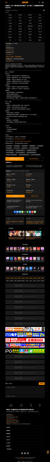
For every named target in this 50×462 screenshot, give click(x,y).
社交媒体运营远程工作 (20, 150)
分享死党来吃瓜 (34, 158)
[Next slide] (43, 234)
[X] (25, 212)
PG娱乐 (30, 20)
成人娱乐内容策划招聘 (35, 154)
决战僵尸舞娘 (30, 26)
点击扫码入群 (29, 192)
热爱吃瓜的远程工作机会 (24, 154)
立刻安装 (9, 186)
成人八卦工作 (16, 148)
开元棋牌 (30, 17)
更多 (40, 228)
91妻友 (40, 34)
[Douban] (27, 212)
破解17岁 (40, 28)
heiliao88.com (9, 54)
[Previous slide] (7, 234)
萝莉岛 (20, 34)
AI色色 (20, 37)
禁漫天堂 (30, 34)
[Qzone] (30, 212)
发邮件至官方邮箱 (34, 196)
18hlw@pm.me (9, 61)
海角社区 (10, 31)
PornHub (10, 34)
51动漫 (30, 40)
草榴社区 (10, 37)
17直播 (20, 20)
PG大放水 (40, 23)
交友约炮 (10, 14)
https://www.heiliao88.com (12, 419)
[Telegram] (20, 212)
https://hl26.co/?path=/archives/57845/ (23, 141)
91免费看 (10, 28)
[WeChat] (22, 212)
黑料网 (22, 457)
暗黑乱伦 (30, 28)
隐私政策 (23, 461)
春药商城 (30, 14)
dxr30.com (9, 181)
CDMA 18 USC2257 (29, 461)
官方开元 (40, 17)
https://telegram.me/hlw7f (20, 138)
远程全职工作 (24, 148)
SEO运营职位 (40, 145)
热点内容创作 (9, 148)
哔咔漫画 (40, 37)
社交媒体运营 (24, 145)
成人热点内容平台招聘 (34, 148)
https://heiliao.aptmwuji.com (12, 422)
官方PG (20, 17)
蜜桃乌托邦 (40, 26)
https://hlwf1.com (10, 415)
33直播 (10, 26)
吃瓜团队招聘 (16, 145)
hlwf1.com (8, 45)
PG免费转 (20, 23)
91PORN (30, 31)
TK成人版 (40, 31)
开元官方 (40, 20)
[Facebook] (17, 212)
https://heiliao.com (10, 50)
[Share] (15, 212)
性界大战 (20, 26)
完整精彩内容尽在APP (15, 158)
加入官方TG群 (15, 196)
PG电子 (10, 20)
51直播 (30, 23)
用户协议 (19, 461)
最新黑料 (7, 12)
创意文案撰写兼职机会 (31, 152)
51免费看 (20, 28)
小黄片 (30, 37)
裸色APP (40, 40)
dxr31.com (28, 181)
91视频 (20, 40)
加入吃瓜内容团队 (9, 150)
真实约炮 (20, 14)
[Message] (35, 212)
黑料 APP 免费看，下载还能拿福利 (13, 56)
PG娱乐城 (10, 17)
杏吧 (10, 40)
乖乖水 (40, 14)
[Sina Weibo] (32, 212)
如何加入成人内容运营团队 (11, 154)
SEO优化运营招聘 (9, 152)
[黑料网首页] (25, 3)
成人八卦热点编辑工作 (20, 152)
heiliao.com (28, 175)
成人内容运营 (9, 145)
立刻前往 (28, 186)
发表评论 (42, 383)
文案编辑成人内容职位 (31, 150)
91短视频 (20, 31)
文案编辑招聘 (32, 145)
